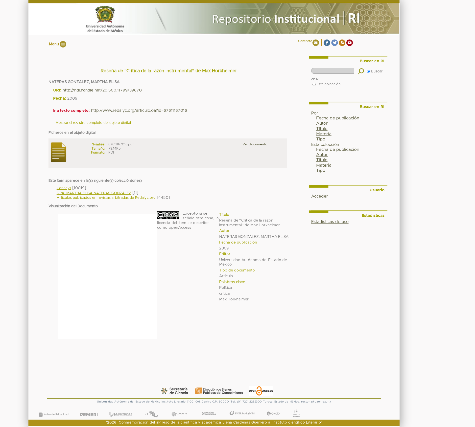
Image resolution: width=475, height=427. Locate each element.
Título (322, 129)
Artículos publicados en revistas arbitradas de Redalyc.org (106, 198)
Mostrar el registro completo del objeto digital (93, 123)
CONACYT (179, 409)
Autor (322, 123)
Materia (324, 134)
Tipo (320, 139)
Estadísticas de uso (330, 222)
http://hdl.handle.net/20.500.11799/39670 (102, 90)
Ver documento (254, 144)
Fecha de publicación (337, 118)
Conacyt (64, 188)
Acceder (319, 196)
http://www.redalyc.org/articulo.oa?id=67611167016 (139, 110)
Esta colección (328, 84)
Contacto (305, 41)
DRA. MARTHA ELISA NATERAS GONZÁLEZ (94, 193)
